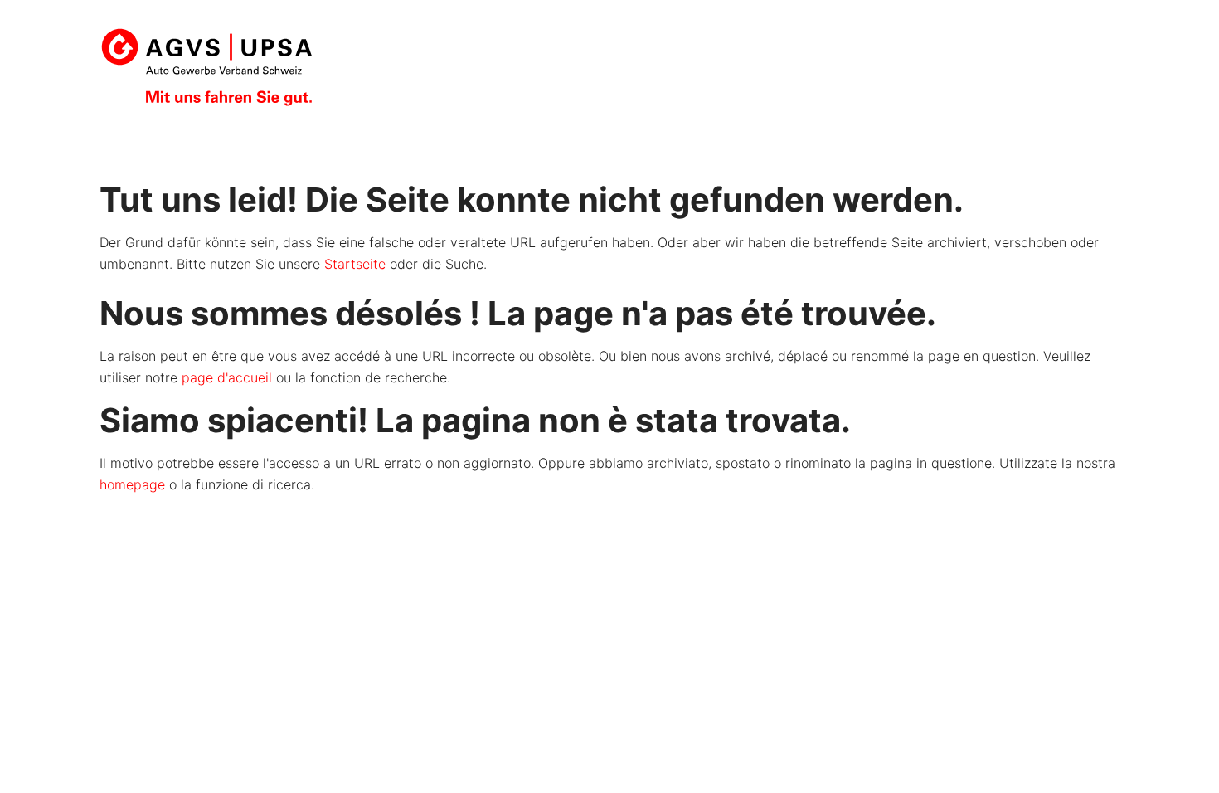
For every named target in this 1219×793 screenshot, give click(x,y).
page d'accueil (227, 377)
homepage (132, 484)
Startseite (355, 263)
